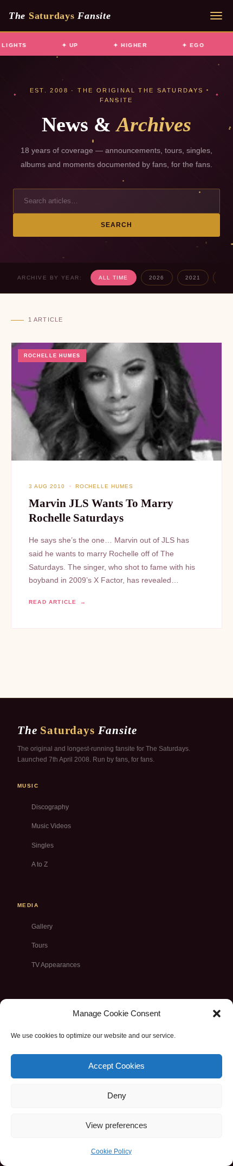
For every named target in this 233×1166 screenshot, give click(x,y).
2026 (156, 278)
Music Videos (51, 826)
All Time (113, 278)
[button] (216, 1013)
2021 (192, 278)
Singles (42, 845)
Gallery (42, 926)
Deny (116, 1095)
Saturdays (60, 15)
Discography (50, 807)
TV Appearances (55, 965)
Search (117, 225)
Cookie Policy (111, 1151)
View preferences (116, 1125)
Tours (39, 945)
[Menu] (216, 16)
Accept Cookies (116, 1065)
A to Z (39, 864)
